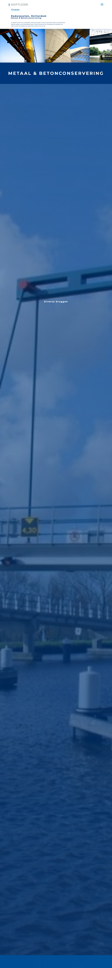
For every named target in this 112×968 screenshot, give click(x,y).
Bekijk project (56, 737)
